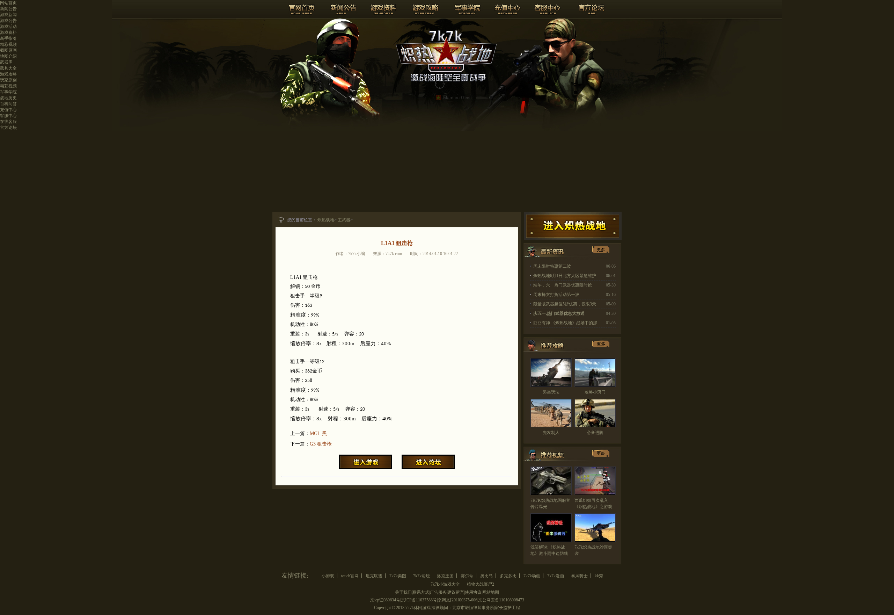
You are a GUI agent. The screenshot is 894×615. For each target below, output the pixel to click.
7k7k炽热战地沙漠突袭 (593, 550)
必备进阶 (595, 432)
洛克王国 (445, 575)
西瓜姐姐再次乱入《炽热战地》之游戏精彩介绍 (593, 506)
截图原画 (8, 50)
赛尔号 (467, 575)
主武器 (344, 219)
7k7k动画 (531, 575)
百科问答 (8, 103)
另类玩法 (551, 392)
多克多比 (508, 575)
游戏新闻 (8, 14)
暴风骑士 (579, 575)
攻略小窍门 (595, 392)
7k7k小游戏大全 (445, 584)
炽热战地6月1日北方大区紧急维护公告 (564, 276)
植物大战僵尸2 (480, 584)
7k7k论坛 (421, 575)
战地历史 (8, 97)
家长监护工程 (507, 607)
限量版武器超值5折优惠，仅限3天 (564, 304)
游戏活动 (8, 26)
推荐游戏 (550, 347)
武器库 (6, 62)
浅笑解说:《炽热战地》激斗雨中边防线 (549, 550)
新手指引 (8, 38)
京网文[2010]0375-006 (457, 600)
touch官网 (350, 575)
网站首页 (8, 2)
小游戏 (328, 575)
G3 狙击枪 (321, 444)
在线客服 (8, 121)
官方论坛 (8, 127)
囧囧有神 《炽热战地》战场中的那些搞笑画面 (565, 323)
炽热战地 (325, 219)
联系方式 (420, 592)
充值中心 (8, 109)
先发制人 (551, 432)
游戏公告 (8, 20)
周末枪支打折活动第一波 (556, 294)
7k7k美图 (397, 575)
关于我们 (403, 592)
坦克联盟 (374, 575)
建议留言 (455, 592)
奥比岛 (486, 575)
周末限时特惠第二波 (552, 266)
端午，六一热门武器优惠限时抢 (562, 285)
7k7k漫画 (555, 575)
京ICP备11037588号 (419, 600)
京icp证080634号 (385, 600)
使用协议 (473, 592)
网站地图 (490, 592)
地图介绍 (8, 56)
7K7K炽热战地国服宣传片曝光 (550, 503)
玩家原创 (8, 80)
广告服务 (438, 592)
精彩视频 (8, 44)
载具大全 (8, 68)
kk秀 (599, 575)
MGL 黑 (318, 433)
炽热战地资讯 (550, 253)
